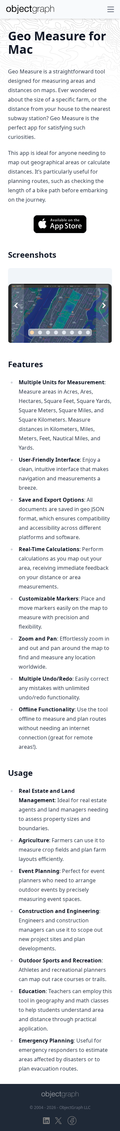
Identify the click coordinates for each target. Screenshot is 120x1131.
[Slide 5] (64, 332)
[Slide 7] (80, 332)
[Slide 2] (40, 332)
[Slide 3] (48, 332)
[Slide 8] (88, 332)
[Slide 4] (56, 332)
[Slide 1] (32, 332)
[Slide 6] (72, 332)
